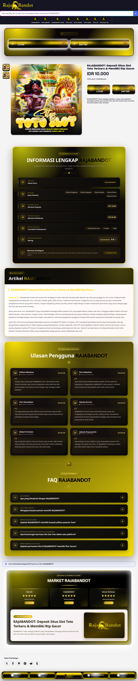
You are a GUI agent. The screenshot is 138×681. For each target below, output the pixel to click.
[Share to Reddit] (31, 663)
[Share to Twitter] (6, 663)
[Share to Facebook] (13, 663)
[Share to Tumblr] (37, 663)
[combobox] (66, 13)
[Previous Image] (12, 100)
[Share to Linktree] (19, 663)
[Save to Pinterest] (25, 663)
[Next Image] (80, 100)
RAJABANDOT (14, 297)
